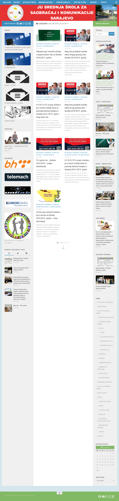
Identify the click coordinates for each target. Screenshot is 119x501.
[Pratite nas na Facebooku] (18, 23)
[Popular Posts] (17, 253)
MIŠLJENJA (102, 414)
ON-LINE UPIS (83, 152)
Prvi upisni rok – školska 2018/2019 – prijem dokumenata (46, 163)
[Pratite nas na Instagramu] (23, 23)
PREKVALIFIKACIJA (63, 2)
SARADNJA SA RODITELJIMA (102, 368)
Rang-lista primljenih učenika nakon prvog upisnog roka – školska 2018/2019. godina (76, 108)
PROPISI (104, 2)
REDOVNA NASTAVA (45, 2)
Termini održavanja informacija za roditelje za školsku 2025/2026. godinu (105, 89)
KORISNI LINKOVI (103, 373)
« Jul (97, 470)
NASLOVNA (7, 2)
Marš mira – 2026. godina (20, 305)
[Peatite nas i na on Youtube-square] (26, 23)
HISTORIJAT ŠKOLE (29, 2)
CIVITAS (102, 332)
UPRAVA (99, 397)
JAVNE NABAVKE (102, 306)
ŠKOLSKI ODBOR (101, 393)
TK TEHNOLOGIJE (105, 350)
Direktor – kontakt (10, 85)
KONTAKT (16, 2)
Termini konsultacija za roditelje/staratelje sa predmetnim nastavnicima (105, 63)
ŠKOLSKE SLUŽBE (80, 2)
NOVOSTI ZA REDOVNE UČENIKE (103, 312)
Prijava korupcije (10, 121)
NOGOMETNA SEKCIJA (106, 345)
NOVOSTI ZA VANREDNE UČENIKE (103, 388)
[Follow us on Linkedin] (29, 23)
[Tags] (26, 253)
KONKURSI (100, 436)
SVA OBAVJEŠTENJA (48, 46)
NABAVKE (93, 2)
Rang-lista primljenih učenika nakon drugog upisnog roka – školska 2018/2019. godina (76, 54)
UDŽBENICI (102, 358)
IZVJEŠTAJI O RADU (104, 410)
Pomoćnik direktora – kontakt (14, 103)
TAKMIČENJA (102, 354)
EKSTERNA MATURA (104, 378)
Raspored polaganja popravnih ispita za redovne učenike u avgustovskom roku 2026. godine (105, 152)
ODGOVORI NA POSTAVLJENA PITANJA (103, 420)
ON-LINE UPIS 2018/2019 (71, 155)
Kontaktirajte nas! (10, 67)
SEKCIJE (101, 328)
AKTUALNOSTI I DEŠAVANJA (43, 44)
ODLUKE (101, 406)
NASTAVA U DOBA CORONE (106, 317)
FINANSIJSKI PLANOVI (105, 401)
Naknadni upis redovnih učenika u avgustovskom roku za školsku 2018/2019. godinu (49, 54)
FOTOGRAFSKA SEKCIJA (107, 337)
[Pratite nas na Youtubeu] (21, 23)
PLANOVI (101, 432)
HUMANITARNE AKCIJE (105, 362)
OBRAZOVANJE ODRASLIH (104, 382)
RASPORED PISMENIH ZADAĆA (104, 323)
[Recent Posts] (9, 253)
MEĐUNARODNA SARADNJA (102, 426)
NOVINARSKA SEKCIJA (106, 341)
